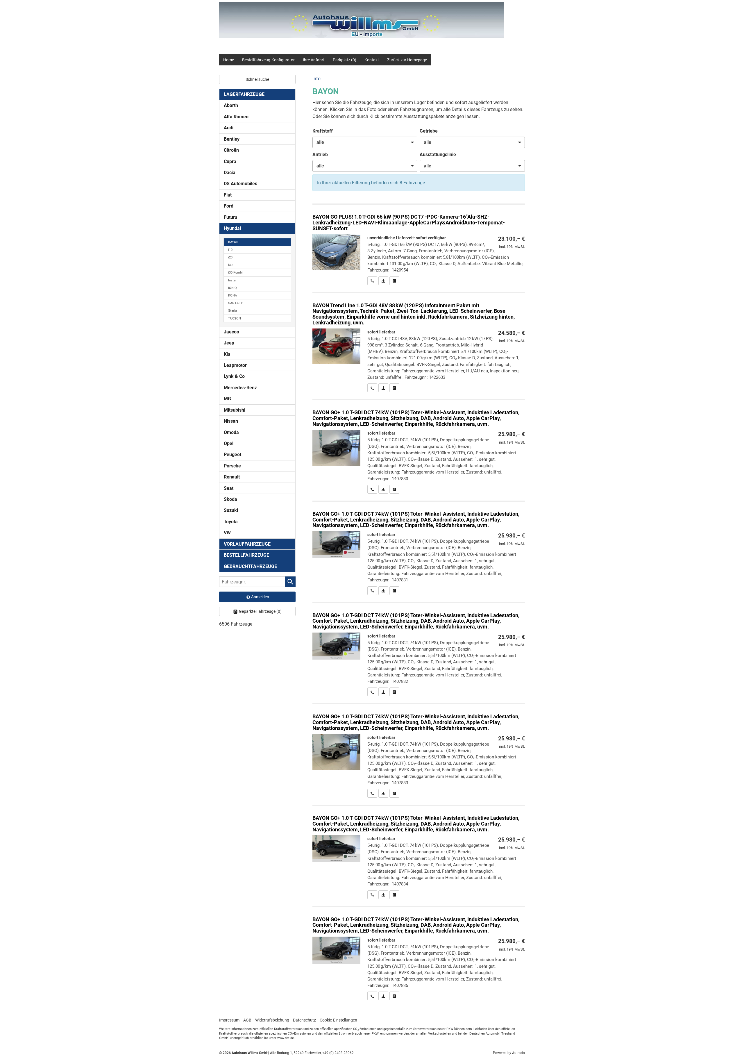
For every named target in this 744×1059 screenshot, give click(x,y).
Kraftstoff (322, 131)
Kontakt (371, 60)
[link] (372, 280)
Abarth (231, 105)
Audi (228, 128)
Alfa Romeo (236, 116)
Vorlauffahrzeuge (247, 544)
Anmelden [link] (260, 596)
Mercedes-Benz (240, 387)
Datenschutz (304, 1020)
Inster (232, 280)
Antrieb (320, 154)
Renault (232, 477)
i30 (230, 265)
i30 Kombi (235, 272)
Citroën (231, 150)
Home (228, 60)
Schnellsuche (257, 79)
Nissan (231, 421)
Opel (228, 443)
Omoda (231, 432)
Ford (228, 206)
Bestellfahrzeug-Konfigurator (268, 60)
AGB (247, 1020)
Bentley (231, 139)
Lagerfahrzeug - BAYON (418, 245)
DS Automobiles (240, 183)
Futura (230, 217)
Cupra (230, 161)
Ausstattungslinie (438, 154)
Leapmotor (235, 365)
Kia (227, 354)
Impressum (229, 1020)
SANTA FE (235, 303)
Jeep (229, 343)
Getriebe (429, 131)
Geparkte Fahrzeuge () (260, 611)
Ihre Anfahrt (314, 60)
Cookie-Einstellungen (338, 1020)
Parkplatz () (344, 60)
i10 (230, 250)
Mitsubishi (234, 410)
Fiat (228, 195)
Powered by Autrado (509, 1053)
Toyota (231, 521)
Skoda (230, 499)
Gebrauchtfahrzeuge (250, 566)
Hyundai (232, 228)
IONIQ (232, 288)
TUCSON (234, 318)
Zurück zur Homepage (407, 60)
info (316, 78)
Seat (228, 488)
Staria (232, 310)
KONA (232, 295)
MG (227, 398)
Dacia (229, 172)
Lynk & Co (234, 376)
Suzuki (231, 510)
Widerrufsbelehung (272, 1020)
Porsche (232, 466)
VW (227, 532)
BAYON (233, 242)
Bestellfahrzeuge (246, 555)
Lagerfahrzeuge (244, 94)
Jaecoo (231, 332)
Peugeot (232, 454)
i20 (230, 257)
